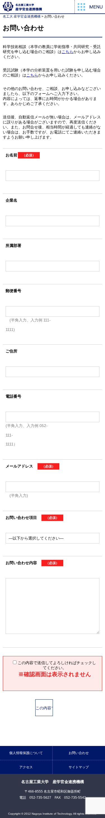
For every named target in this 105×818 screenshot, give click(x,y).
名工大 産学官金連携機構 (22, 16)
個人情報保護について (26, 753)
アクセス (26, 767)
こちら (67, 51)
